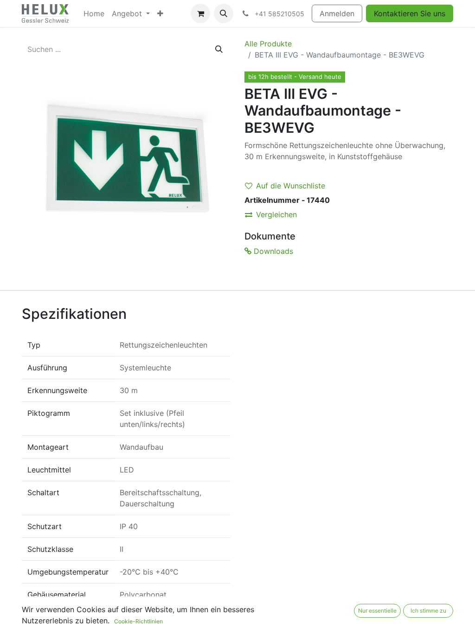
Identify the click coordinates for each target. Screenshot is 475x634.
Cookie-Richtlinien (138, 621)
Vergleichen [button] (276, 214)
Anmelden (337, 13)
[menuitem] (94, 13)
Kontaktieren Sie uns (409, 13)
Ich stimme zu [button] (428, 610)
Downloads (272, 251)
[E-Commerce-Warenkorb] (200, 13)
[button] (223, 13)
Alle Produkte (268, 43)
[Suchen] (219, 49)
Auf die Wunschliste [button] (290, 185)
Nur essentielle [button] (377, 610)
